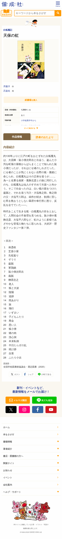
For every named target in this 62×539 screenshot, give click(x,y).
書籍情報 (7, 441)
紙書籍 (31, 99)
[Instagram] (24, 409)
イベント (7, 477)
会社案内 (7, 484)
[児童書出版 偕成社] (12, 4)
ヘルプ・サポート (12, 491)
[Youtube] (51, 409)
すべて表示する (29, 128)
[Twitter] (11, 409)
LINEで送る (46, 374)
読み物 (24, 125)
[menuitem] (31, 427)
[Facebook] (37, 409)
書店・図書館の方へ (13, 455)
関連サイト (8, 463)
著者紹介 (7, 448)
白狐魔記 (7, 29)
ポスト (17, 374)
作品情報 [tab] (17, 136)
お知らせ (7, 470)
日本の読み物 (34, 125)
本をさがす (8, 434)
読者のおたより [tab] (45, 137)
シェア (31, 374)
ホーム (6, 427)
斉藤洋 (6, 86)
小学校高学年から (28, 120)
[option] (31, 60)
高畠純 (6, 90)
